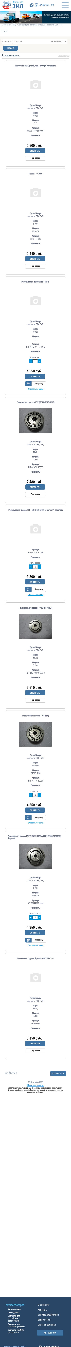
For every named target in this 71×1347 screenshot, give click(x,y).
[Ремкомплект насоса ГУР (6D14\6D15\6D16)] (35, 420)
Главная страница (9, 24)
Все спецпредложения (48, 1314)
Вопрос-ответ (44, 1319)
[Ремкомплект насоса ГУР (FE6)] (35, 734)
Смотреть (35, 150)
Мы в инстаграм (35, 1085)
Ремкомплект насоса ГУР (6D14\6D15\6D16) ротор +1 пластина (35, 510)
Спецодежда (13, 1312)
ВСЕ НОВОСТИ (58, 1074)
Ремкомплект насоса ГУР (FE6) (35, 716)
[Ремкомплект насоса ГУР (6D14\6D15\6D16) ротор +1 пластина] (35, 528)
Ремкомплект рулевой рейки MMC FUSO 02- (35, 958)
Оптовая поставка (35, 389)
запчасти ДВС (52, 24)
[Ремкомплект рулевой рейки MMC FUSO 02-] (35, 976)
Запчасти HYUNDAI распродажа (16, 1331)
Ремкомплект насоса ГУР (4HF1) (35, 282)
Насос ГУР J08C (35, 174)
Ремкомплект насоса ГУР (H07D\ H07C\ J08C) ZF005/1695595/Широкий (34, 837)
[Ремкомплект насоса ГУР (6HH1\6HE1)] (35, 626)
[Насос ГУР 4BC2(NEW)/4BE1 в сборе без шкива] (35, 84)
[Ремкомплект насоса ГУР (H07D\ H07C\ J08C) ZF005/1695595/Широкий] (35, 856)
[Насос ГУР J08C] (35, 192)
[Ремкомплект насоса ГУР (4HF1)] (35, 300)
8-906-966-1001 (46, 5)
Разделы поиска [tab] (35, 55)
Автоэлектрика (14, 1309)
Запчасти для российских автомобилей (14, 1318)
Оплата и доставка (47, 1324)
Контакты (42, 1309)
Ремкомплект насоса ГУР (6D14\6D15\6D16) (35, 402)
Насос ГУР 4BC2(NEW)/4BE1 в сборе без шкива (35, 66)
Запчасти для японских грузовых (31, 24)
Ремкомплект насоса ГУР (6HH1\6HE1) (35, 608)
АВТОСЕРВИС (50, 1332)
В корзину (39, 383)
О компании (43, 1304)
